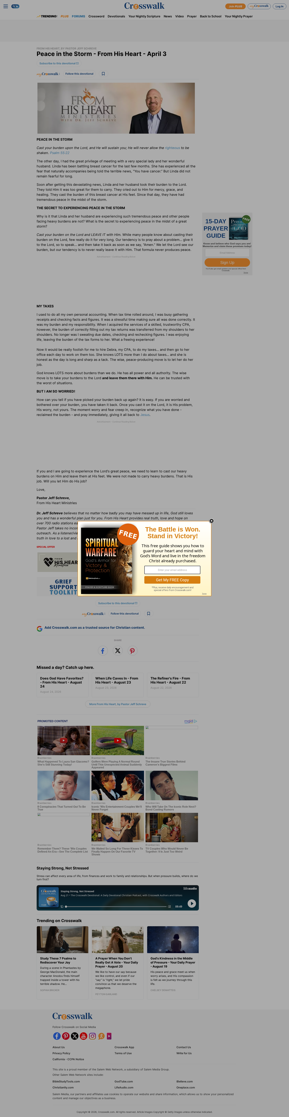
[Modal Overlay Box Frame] (144, 558)
